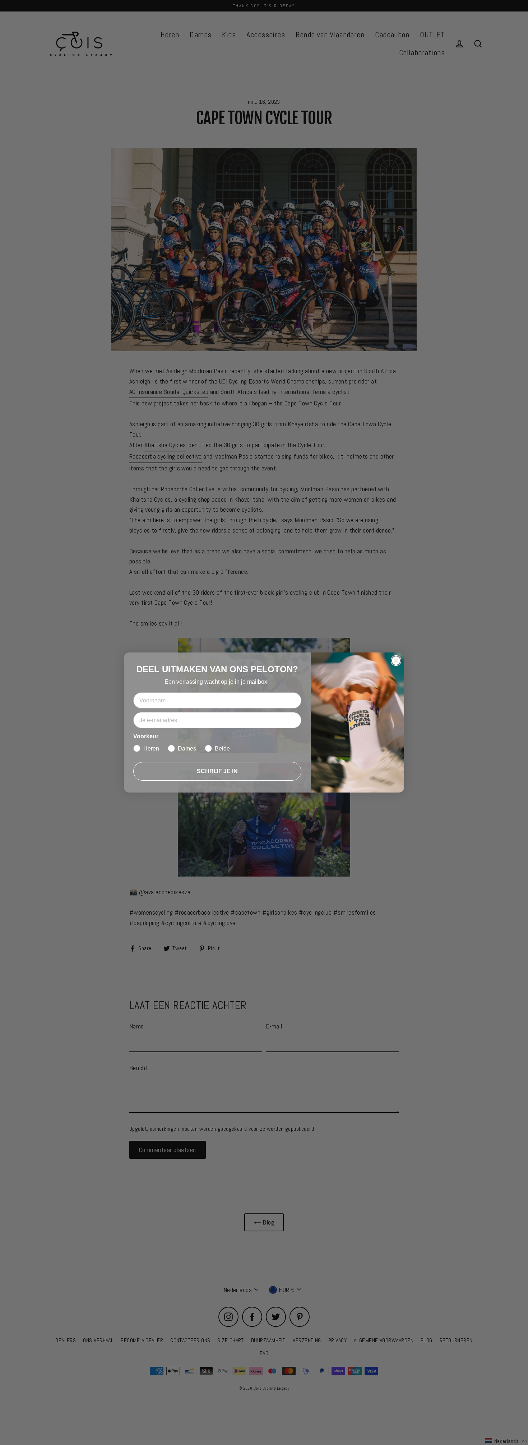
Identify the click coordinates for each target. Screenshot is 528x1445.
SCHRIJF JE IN (217, 771)
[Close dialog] (396, 660)
